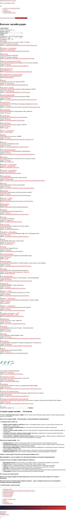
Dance (6, 207)
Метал (21, 353)
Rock (15, 381)
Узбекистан (10, 220)
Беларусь (9, 279)
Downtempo (12, 295)
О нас (5, 10)
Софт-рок (19, 221)
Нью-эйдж (7, 310)
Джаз (8, 345)
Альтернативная (9, 92)
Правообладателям (8, 492)
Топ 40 (26, 84)
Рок (20, 45)
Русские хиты (33, 99)
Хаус (20, 51)
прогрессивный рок (37, 180)
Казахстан (26, 272)
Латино (18, 251)
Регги (21, 251)
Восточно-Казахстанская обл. (15, 272)
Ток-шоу (30, 71)
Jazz (11, 381)
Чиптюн (18, 188)
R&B (6, 173)
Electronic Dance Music (14, 207)
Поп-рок (13, 173)
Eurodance (23, 207)
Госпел (12, 323)
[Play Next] (4, 516)
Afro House (8, 236)
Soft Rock (10, 244)
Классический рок (27, 180)
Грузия (8, 242)
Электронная (25, 51)
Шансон (26, 66)
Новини (7, 77)
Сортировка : (4, 39)
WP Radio (2, 513)
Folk (6, 251)
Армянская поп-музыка (11, 403)
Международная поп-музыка (25, 403)
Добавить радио (7, 489)
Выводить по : (4, 37)
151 (4, 406)
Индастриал (8, 331)
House (27, 236)
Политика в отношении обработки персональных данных (19, 490)
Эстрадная (32, 154)
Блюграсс (9, 251)
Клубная (7, 51)
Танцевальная (15, 51)
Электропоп (30, 188)
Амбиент (26, 295)
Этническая (19, 374)
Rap (13, 381)
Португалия (10, 179)
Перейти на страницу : (6, 408)
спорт (26, 71)
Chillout (7, 295)
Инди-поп (11, 221)
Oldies (6, 244)
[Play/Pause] (2, 516)
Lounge (22, 295)
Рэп (10, 58)
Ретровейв (7, 188)
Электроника (17, 107)
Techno (6, 127)
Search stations (4, 28)
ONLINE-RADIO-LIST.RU (7, 18)
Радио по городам (8, 493)
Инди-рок (19, 180)
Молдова (9, 344)
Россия (8, 64)
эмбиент (22, 310)
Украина (9, 227)
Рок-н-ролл (8, 161)
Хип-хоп (23, 45)
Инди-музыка (16, 266)
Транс (9, 107)
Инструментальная (15, 345)
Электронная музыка (31, 45)
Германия (9, 44)
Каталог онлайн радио (11, 8)
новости (22, 71)
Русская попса (17, 154)
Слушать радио (7, 496)
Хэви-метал (26, 388)
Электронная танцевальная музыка (30, 107)
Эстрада (23, 288)
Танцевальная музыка (17, 58)
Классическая (8, 147)
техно (6, 107)
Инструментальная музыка (21, 99)
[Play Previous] (0, 516)
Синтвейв (13, 188)
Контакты (7, 11)
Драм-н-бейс (8, 281)
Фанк (19, 173)
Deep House (17, 236)
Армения (9, 57)
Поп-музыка (8, 154)
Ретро (8, 66)
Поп (17, 45)
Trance (22, 316)
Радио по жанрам (8, 495)
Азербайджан (10, 83)
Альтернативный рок (10, 45)
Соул (12, 161)
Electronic (22, 236)
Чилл (11, 310)
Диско (6, 167)
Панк (24, 353)
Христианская (21, 323)
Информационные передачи (12, 71)
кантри (14, 251)
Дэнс (6, 229)
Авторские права (9, 12)
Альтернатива (8, 84)
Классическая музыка (18, 396)
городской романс (9, 99)
